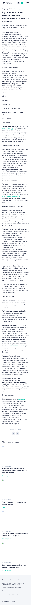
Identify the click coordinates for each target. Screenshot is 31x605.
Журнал (20, 580)
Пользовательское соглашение (11, 584)
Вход (18, 3)
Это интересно (18, 9)
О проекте (5, 580)
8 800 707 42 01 (7, 583)
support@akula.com (19, 583)
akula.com (21, 399)
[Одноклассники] (17, 433)
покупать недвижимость (15, 346)
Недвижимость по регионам (10, 594)
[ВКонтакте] (13, 433)
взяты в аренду (7, 129)
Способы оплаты (7, 591)
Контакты (13, 580)
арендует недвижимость (11, 196)
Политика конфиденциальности (11, 587)
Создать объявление (22, 3)
